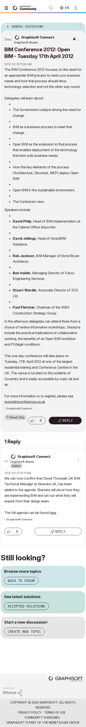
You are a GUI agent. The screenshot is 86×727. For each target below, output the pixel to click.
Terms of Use (55, 712)
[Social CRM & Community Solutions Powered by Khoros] (12, 691)
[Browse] (7, 8)
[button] (32, 420)
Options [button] (79, 25)
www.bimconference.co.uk (24, 402)
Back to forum (21, 581)
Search (51, 8)
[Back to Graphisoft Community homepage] (25, 7)
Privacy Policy (30, 712)
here (52, 513)
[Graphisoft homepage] (66, 679)
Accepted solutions (26, 606)
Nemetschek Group (64, 722)
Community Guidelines (42, 717)
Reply (67, 420)
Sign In (77, 8)
